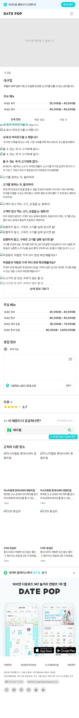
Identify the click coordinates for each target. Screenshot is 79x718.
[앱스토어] (36, 690)
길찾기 (68, 385)
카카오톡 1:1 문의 (15, 682)
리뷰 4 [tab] (63, 119)
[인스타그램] (7, 690)
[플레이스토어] (43, 690)
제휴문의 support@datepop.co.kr (43, 682)
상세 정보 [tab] (16, 119)
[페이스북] (29, 690)
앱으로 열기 (68, 4)
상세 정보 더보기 (39, 289)
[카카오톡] (21, 690)
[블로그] (14, 690)
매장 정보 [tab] (39, 119)
